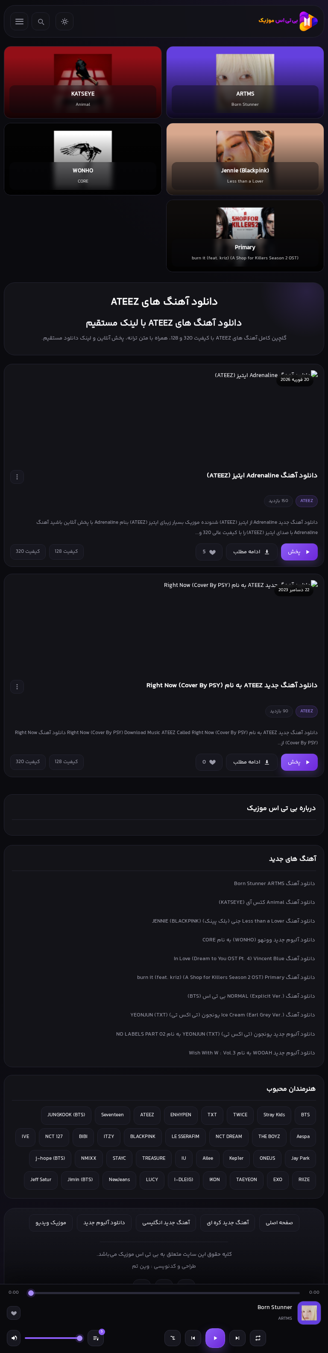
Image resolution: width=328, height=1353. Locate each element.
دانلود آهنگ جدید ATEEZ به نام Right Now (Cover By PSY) (232, 685)
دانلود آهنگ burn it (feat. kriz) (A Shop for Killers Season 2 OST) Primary (226, 977)
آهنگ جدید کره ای (228, 1223)
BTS (305, 1115)
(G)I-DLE (183, 1180)
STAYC (119, 1159)
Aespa (303, 1137)
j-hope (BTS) (50, 1159)
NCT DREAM (229, 1137)
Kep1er (236, 1159)
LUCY (152, 1180)
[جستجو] (41, 21)
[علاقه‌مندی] (13, 1313)
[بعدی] (237, 1338)
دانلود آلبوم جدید (104, 1223)
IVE (25, 1137)
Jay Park (300, 1159)
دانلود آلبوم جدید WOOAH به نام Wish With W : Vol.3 (252, 1053)
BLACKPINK (142, 1137)
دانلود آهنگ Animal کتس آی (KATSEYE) (267, 902)
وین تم (140, 1266)
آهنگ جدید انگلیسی (166, 1223)
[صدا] (13, 1338)
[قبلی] (193, 1338)
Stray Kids (274, 1115)
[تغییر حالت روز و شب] (64, 21)
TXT (212, 1115)
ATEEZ (147, 1115)
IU (184, 1159)
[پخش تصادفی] (172, 1338)
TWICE (240, 1115)
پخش (294, 552)
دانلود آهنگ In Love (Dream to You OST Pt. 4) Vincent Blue (244, 959)
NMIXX (89, 1159)
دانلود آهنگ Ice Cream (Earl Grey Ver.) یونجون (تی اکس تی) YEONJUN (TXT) (222, 1015)
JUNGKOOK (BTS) (66, 1115)
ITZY (109, 1137)
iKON (214, 1180)
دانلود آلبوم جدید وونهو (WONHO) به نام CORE (258, 940)
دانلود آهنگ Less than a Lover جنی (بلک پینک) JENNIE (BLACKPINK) (233, 921)
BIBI (83, 1137)
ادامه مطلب (246, 552)
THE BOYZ (269, 1137)
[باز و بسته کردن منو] (19, 21)
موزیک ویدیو (50, 1223)
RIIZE (304, 1180)
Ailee (207, 1159)
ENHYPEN (180, 1115)
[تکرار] (258, 1338)
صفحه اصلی (279, 1223)
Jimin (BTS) (80, 1180)
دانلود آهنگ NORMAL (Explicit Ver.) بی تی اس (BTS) (251, 996)
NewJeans (119, 1180)
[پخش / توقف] (215, 1338)
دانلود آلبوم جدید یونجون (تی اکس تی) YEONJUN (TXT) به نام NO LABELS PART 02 (215, 1034)
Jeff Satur (40, 1180)
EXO (277, 1180)
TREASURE (153, 1159)
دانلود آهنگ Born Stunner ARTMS (274, 884)
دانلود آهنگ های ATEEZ (164, 302)
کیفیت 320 (28, 552)
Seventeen (112, 1115)
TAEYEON (246, 1180)
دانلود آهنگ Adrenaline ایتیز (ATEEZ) (262, 475)
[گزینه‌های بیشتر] (17, 477)
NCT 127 (54, 1137)
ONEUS (267, 1159)
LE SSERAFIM (185, 1137)
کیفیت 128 (66, 552)
